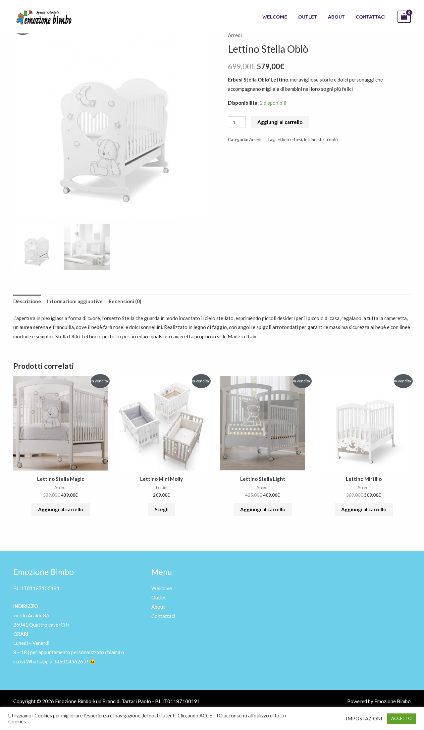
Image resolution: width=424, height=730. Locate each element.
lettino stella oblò (321, 139)
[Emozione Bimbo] (43, 16)
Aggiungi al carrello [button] (60, 509)
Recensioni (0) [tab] (125, 301)
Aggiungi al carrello (279, 122)
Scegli (162, 509)
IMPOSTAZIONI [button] (364, 718)
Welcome (274, 17)
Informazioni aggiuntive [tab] (75, 301)
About (336, 17)
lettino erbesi (289, 139)
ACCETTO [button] (401, 718)
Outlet (307, 17)
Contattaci (371, 17)
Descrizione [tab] (27, 301)
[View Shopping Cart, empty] (404, 17)
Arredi (235, 35)
